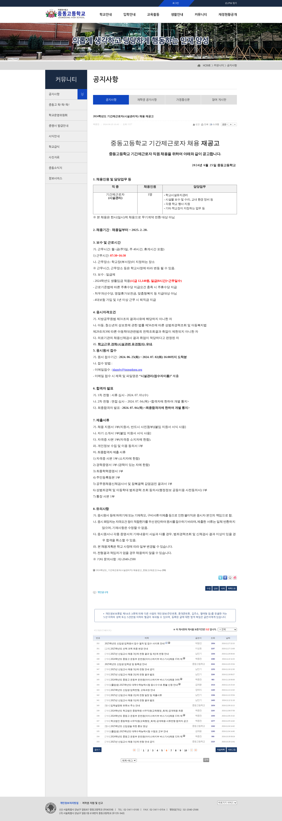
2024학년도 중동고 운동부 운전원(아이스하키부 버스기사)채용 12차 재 (146, 736)
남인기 (198, 653)
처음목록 (221, 749)
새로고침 (232, 749)
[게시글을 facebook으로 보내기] (225, 578)
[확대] (231, 124)
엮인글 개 (103, 592)
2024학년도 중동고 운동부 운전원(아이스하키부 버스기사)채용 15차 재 (146, 659)
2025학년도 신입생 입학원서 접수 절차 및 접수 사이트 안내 (135, 643)
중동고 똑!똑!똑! (59, 104)
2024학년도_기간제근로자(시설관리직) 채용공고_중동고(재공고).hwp (129, 570)
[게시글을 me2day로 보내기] (230, 578)
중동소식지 (55, 167)
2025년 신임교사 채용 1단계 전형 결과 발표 (132, 700)
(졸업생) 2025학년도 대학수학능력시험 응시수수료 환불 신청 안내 (144, 685)
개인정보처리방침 (69, 803)
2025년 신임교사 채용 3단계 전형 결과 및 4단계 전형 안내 (140, 654)
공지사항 (232, 65)
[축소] (235, 124)
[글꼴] (225, 124)
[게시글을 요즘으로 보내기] (235, 578)
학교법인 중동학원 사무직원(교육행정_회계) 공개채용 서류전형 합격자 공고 (149, 721)
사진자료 (54, 157)
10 (185, 750)
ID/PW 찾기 (231, 3)
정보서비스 (55, 178)
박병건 (198, 643)
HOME (207, 65)
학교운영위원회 (58, 115)
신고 (197, 124)
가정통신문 (183, 99)
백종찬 (198, 658)
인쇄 (206, 124)
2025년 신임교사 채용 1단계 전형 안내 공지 (132, 741)
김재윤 (198, 684)
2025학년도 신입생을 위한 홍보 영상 (129, 726)
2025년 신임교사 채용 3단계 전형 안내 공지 (132, 669)
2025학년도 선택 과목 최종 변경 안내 (129, 648)
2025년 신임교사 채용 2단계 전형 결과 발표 (132, 674)
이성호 (198, 648)
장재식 (198, 690)
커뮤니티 (219, 65)
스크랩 (216, 124)
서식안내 (54, 136)
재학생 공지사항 (147, 99)
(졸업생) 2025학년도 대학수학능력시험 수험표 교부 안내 (139, 731)
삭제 (223, 588)
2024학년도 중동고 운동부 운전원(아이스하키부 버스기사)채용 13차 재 (146, 716)
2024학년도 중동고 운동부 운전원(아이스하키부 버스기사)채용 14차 (145, 679)
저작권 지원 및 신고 (92, 803)
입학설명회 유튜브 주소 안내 (125, 705)
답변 (216, 588)
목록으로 (232, 588)
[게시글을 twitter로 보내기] (221, 578)
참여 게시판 (219, 99)
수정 (208, 588)
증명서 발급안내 (58, 125)
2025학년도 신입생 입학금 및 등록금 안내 (126, 664)
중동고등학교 (198, 664)
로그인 (175, 3)
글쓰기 (97, 749)
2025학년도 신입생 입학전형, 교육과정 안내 (133, 690)
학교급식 (54, 146)
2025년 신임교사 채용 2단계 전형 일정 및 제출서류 (136, 695)
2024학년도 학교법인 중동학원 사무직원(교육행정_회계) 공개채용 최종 (147, 710)
